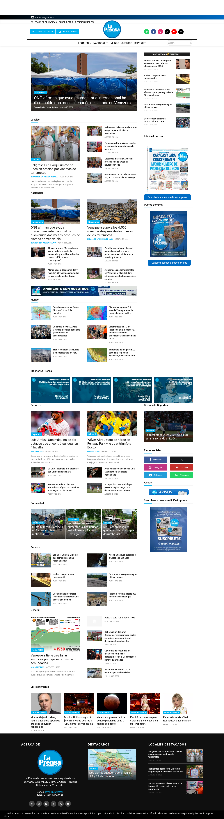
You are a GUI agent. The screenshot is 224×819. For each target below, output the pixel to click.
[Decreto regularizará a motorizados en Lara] (183, 122)
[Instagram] (160, 31)
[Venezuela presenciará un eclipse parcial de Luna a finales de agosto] (112, 703)
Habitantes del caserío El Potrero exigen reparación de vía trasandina (121, 130)
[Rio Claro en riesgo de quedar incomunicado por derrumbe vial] (119, 524)
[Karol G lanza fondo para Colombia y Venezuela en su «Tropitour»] (145, 703)
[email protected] (54, 792)
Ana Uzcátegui (37, 667)
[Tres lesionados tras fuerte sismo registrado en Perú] (41, 355)
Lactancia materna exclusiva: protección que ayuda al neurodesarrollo (119, 162)
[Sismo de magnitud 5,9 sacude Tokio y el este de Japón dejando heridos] (97, 313)
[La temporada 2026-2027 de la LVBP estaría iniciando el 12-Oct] (168, 426)
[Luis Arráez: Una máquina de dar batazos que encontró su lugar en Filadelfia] (55, 423)
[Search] (190, 42)
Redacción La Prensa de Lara (46, 107)
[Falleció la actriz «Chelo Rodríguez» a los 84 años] (178, 703)
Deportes (36, 405)
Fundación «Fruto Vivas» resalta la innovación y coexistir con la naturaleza (120, 146)
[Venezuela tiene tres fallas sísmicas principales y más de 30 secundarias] (183, 93)
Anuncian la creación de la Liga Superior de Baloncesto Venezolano (120, 471)
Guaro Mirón (38, 523)
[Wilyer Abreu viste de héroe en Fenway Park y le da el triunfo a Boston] (112, 423)
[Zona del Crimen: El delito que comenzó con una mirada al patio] (41, 560)
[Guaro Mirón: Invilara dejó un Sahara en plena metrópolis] (48, 524)
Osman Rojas (37, 451)
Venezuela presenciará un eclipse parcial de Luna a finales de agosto (111, 720)
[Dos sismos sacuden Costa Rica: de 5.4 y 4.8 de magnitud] (41, 313)
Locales (35, 119)
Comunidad (37, 503)
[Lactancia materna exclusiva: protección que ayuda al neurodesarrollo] (94, 162)
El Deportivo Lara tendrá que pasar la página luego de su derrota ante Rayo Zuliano (118, 487)
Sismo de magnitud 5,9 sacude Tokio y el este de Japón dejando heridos (121, 310)
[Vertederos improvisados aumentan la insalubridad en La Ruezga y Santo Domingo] (83, 524)
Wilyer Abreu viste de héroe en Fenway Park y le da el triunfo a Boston (109, 443)
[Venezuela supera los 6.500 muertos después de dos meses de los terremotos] (112, 211)
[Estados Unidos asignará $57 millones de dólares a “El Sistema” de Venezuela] (79, 703)
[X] (181, 460)
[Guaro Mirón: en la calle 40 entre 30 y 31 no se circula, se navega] (94, 178)
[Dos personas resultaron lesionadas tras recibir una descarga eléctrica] (41, 599)
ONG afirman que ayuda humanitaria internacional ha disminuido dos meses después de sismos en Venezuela (55, 233)
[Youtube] (174, 31)
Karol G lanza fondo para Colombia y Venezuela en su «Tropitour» (144, 720)
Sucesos (36, 547)
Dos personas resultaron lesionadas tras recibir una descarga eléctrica (66, 597)
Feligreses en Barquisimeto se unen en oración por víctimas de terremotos (53, 169)
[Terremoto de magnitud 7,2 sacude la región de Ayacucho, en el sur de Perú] (97, 355)
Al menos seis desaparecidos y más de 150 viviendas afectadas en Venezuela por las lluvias (63, 273)
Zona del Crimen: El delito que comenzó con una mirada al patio (65, 558)
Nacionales (40, 92)
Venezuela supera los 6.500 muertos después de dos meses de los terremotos (110, 231)
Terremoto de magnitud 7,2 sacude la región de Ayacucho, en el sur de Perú (122, 352)
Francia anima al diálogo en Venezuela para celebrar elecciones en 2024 (157, 63)
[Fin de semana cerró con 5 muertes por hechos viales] (94, 673)
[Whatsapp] (146, 31)
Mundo (35, 299)
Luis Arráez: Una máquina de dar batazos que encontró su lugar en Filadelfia (54, 443)
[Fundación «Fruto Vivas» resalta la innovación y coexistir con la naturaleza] (94, 147)
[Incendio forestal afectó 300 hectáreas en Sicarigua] (97, 599)
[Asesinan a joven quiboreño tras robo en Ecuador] (97, 560)
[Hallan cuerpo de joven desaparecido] (183, 79)
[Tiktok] (181, 31)
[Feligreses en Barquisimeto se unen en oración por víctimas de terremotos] (55, 143)
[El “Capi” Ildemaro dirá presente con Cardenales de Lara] (38, 472)
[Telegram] (46, 804)
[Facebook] (153, 31)
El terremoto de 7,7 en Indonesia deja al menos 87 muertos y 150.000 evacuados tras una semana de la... (122, 333)
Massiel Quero (93, 451)
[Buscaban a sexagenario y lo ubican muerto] (183, 108)
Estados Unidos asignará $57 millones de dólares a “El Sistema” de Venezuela (78, 720)
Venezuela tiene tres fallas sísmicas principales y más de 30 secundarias (158, 92)
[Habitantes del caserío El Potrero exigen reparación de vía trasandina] (94, 131)
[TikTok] (54, 804)
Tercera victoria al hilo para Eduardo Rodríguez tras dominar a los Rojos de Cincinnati (63, 487)
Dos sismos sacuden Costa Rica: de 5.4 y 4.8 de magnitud (66, 310)
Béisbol (92, 434)
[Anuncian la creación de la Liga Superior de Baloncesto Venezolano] (94, 472)
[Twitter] (167, 31)
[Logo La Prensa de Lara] (112, 29)
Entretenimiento (40, 686)
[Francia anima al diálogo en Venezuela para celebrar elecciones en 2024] (183, 64)
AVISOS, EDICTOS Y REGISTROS (120, 617)
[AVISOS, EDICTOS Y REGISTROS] (94, 621)
